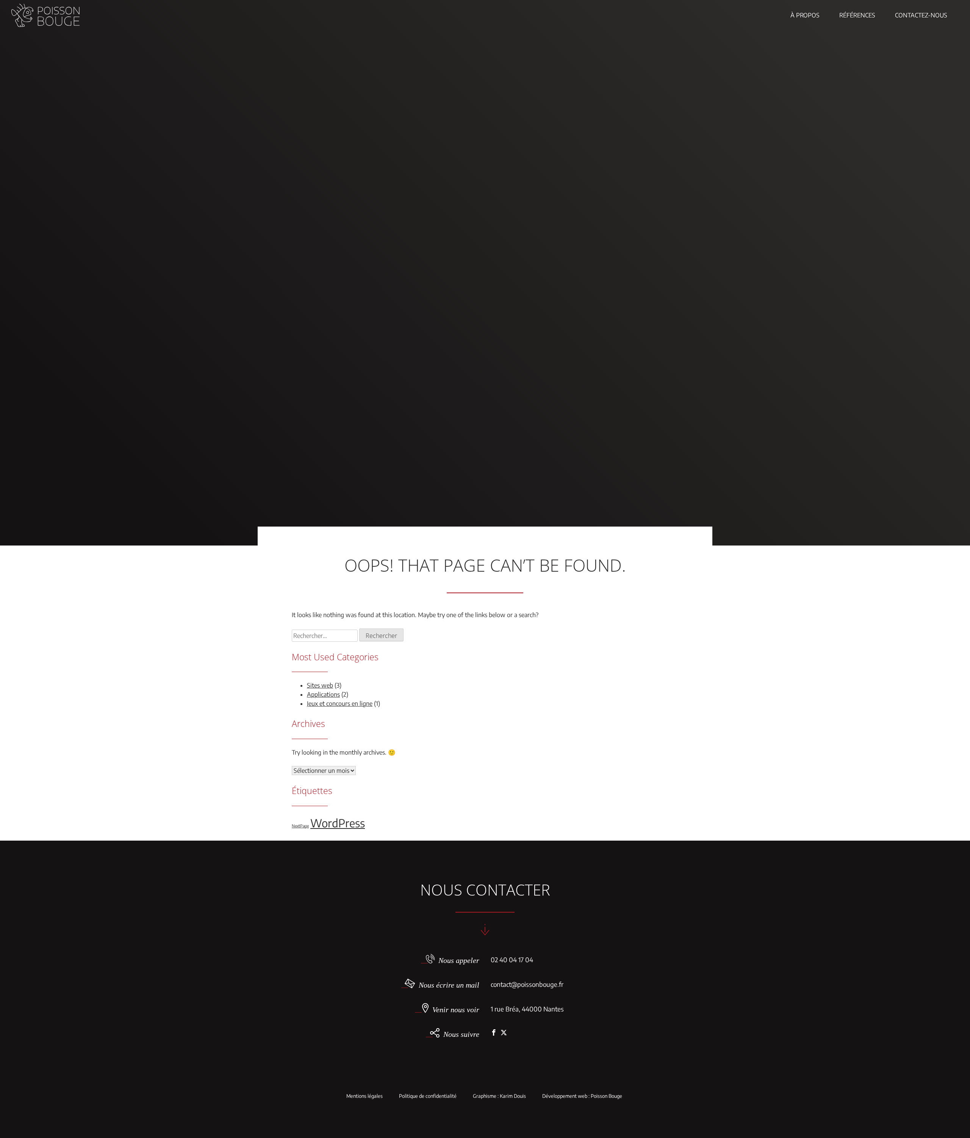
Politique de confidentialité (428, 1096)
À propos (805, 15)
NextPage (300, 825)
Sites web (320, 685)
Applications (323, 694)
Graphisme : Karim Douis (499, 1096)
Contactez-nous (921, 15)
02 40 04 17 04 (512, 959)
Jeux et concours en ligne (339, 703)
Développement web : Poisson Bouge (582, 1096)
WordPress (337, 823)
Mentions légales (364, 1096)
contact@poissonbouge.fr (527, 984)
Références (857, 15)
